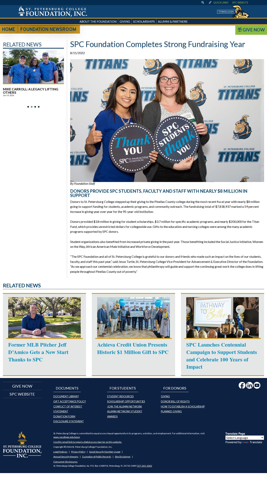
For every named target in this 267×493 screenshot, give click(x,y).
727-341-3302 (144, 465)
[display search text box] (203, 2)
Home (8, 30)
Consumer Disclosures (65, 461)
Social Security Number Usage (104, 451)
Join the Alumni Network (124, 406)
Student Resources (120, 396)
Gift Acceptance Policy (69, 401)
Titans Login (226, 11)
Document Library (66, 396)
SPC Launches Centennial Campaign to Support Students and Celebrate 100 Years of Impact (221, 355)
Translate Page (235, 433)
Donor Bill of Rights (175, 401)
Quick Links (220, 2)
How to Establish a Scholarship (183, 406)
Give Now (253, 29)
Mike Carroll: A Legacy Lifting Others (30, 90)
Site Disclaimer (123, 456)
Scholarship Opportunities (126, 401)
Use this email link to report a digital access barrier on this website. (87, 441)
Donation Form (64, 416)
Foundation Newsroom (48, 30)
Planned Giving (171, 411)
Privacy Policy (78, 451)
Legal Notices (60, 451)
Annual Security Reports (65, 456)
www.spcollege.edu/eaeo (66, 437)
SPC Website (240, 2)
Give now (22, 386)
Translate (255, 442)
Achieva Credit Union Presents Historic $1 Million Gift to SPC (133, 348)
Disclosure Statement (68, 421)
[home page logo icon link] (52, 11)
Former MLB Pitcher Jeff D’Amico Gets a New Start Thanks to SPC (38, 352)
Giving (165, 396)
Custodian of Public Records (96, 456)
